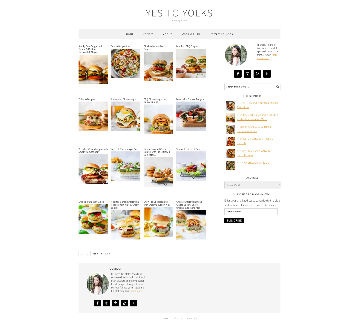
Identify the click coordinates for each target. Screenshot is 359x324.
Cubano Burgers (87, 99)
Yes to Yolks (179, 12)
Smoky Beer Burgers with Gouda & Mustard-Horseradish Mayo (91, 49)
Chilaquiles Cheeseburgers (124, 99)
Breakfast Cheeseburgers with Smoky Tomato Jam (93, 151)
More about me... (267, 56)
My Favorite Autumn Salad (254, 162)
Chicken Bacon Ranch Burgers (155, 48)
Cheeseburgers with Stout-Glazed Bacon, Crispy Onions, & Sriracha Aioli (189, 204)
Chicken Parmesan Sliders (91, 201)
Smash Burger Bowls (121, 46)
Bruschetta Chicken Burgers (190, 99)
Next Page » (102, 253)
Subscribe (234, 220)
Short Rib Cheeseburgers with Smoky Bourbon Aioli (157, 203)
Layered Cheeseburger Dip (124, 149)
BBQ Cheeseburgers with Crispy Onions (156, 101)
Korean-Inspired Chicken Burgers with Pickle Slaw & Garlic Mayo (157, 152)
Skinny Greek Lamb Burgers (189, 149)
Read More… (137, 291)
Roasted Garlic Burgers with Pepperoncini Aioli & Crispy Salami (125, 204)
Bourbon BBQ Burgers (187, 46)
